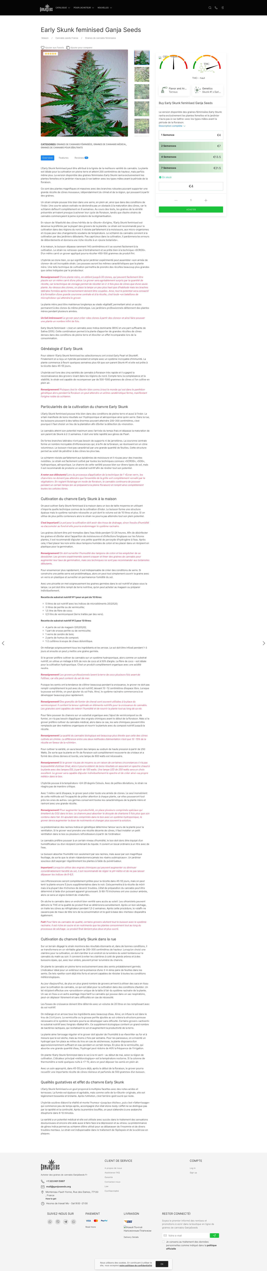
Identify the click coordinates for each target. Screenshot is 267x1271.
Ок (162, 1264)
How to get (51, 1198)
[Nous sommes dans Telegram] (65, 1222)
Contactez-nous (112, 1182)
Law (106, 1186)
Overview (47, 157)
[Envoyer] (214, 1235)
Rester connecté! (176, 1213)
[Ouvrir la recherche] (210, 7)
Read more (90, 1227)
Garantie (109, 1177)
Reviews (81, 157)
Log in (193, 1168)
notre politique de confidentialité (135, 1265)
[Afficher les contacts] (216, 7)
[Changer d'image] (142, 57)
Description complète (171, 125)
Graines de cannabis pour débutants (62, 147)
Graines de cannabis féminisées (74, 144)
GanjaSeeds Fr (80, 1174)
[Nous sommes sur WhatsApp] (50, 1222)
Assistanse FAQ (112, 1172)
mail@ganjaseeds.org (58, 1186)
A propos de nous (113, 1168)
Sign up (193, 1172)
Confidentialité (112, 1191)
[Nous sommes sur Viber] (58, 1222)
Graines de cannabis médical (109, 144)
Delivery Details (131, 1237)
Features (63, 157)
